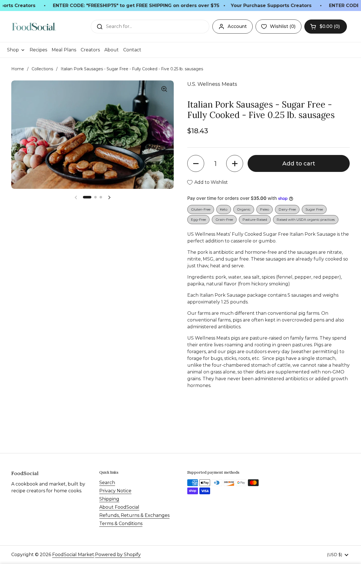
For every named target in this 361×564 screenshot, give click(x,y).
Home (17, 68)
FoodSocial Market (73, 554)
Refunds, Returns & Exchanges (134, 515)
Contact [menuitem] (132, 50)
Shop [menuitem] (13, 50)
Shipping (109, 499)
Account (237, 26)
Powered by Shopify (118, 554)
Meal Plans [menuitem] (64, 50)
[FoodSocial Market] (34, 26)
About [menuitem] (111, 50)
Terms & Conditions (120, 523)
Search (107, 482)
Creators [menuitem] (90, 50)
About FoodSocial (119, 507)
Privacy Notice (115, 490)
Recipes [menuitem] (38, 50)
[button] (325, 26)
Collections (42, 68)
